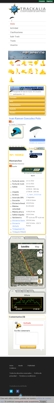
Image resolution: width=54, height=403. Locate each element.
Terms (41, 285)
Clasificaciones (16, 32)
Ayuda (20, 365)
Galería (13, 109)
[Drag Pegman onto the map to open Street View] (39, 281)
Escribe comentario (22, 331)
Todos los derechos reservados (20, 373)
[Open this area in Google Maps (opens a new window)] (15, 285)
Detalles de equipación (37, 143)
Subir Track (14, 36)
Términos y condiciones (27, 376)
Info (11, 101)
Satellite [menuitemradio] (25, 246)
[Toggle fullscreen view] (39, 254)
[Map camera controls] (39, 272)
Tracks (13, 41)
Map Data (23, 285)
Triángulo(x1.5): (18, 229)
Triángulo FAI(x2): (19, 232)
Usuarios (14, 45)
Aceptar (43, 402)
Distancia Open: (18, 221)
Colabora (12, 368)
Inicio (12, 24)
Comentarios (15, 105)
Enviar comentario (28, 347)
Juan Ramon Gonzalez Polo (25, 118)
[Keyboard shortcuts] (18, 285)
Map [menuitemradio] (37, 246)
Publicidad (31, 365)
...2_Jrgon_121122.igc (33, 194)
